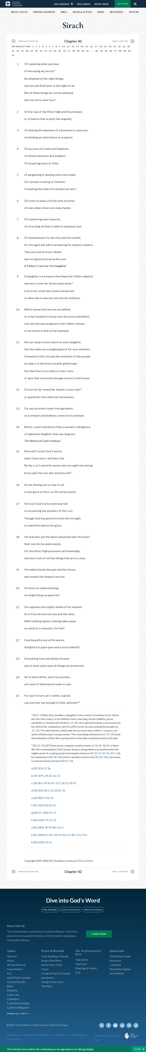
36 (64, 51)
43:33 (44, 745)
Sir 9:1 (49, 812)
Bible (10, 986)
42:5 (37, 790)
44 (101, 51)
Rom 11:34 (68, 834)
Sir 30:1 (45, 790)
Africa (10, 960)
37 (69, 51)
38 (73, 51)
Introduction (21, 46)
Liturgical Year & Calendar (55, 973)
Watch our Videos (93, 909)
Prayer (45, 969)
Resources (115, 960)
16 (91, 46)
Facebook (108, 1025)
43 (97, 51)
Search (135, 3)
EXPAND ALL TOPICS (17, 1013)
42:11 (37, 805)
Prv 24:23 (46, 775)
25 (13, 51)
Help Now (122, 4)
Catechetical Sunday (18, 1003)
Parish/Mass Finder (120, 956)
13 (77, 46)
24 (128, 46)
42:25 (37, 842)
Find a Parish (83, 4)
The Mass (46, 986)
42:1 (36, 768)
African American (16, 964)
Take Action (81, 959)
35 (59, 51)
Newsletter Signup (120, 969)
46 (111, 51)
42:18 (53, 757)
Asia (9, 973)
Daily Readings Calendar (73, 4)
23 (124, 46)
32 (45, 51)
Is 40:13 (56, 834)
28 (27, 51)
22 (119, 46)
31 (41, 51)
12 (73, 46)
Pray (78, 972)
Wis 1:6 (56, 827)
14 (82, 46)
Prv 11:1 (55, 783)
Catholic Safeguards (18, 1007)
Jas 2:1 (56, 775)
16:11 (65, 783)
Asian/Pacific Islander (19, 977)
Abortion (12, 956)
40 (83, 51)
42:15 (37, 745)
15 (86, 46)
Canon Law (13, 994)
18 (100, 46)
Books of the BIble (51, 960)
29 (31, 51)
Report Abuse (101, 4)
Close (138, 1049)
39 (78, 51)
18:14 (106, 745)
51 (13, 55)
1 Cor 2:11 (81, 834)
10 (63, 46)
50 (129, 51)
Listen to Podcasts (70, 909)
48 (120, 51)
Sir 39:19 (46, 827)
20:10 (72, 783)
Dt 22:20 (46, 805)
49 (124, 51)
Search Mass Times (51, 964)
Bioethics (12, 990)
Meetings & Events (86, 968)
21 (114, 46)
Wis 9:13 (46, 834)
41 (87, 51)
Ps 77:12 (47, 820)
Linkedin (122, 1025)
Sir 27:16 (45, 768)
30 (36, 51)
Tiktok (135, 1025)
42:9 (36, 715)
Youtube (115, 1025)
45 (106, 51)
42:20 (37, 827)
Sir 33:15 (47, 842)
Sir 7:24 (45, 797)
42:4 (36, 783)
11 (68, 46)
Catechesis (13, 999)
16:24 (98, 745)
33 (50, 51)
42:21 (98, 757)
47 (115, 51)
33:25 (57, 790)
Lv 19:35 (45, 783)
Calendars (115, 964)
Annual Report (15, 969)
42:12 (38, 812)
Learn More (99, 934)
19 (105, 46)
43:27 (65, 760)
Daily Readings (61, 4)
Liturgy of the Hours (52, 981)
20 (110, 46)
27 (22, 51)
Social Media (117, 973)
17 (96, 46)
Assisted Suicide (16, 981)
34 (55, 51)
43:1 (112, 753)
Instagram (129, 1025)
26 (18, 51)
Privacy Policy (85, 860)
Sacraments (47, 977)
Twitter (101, 1025)
